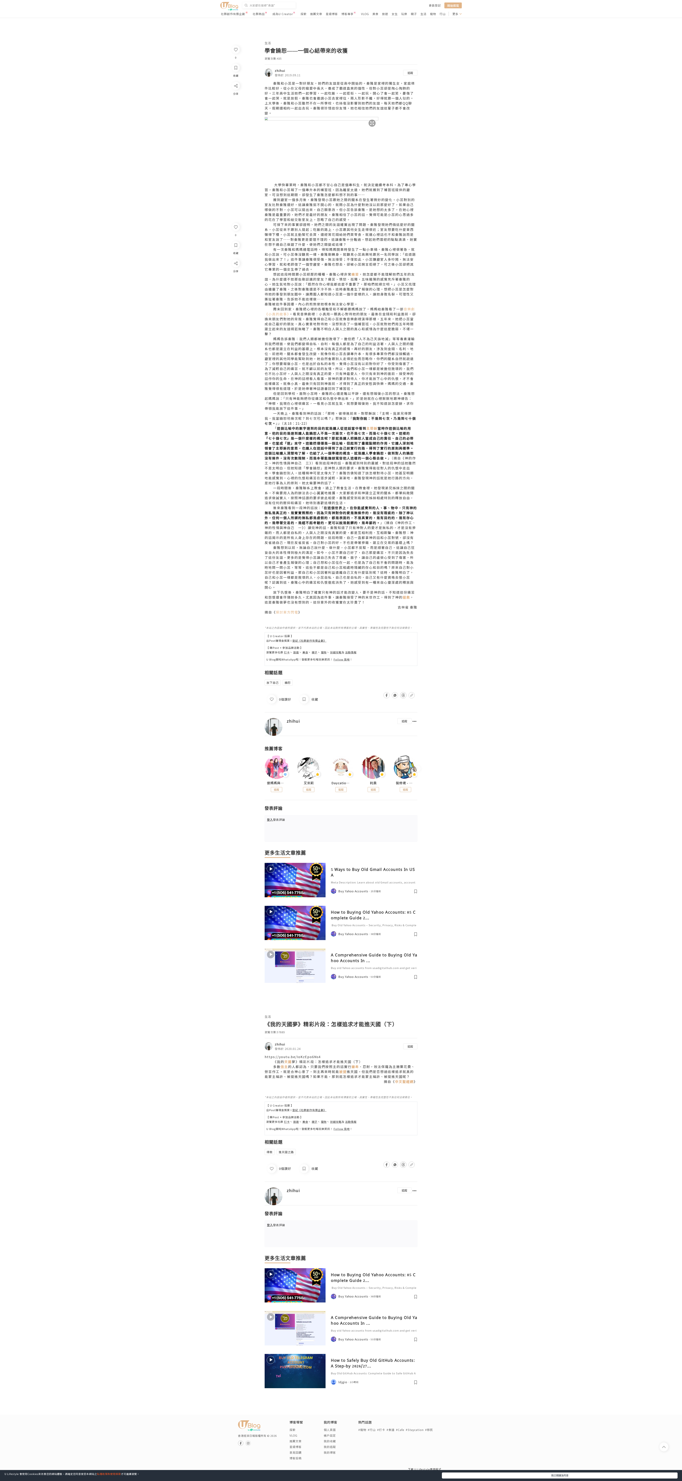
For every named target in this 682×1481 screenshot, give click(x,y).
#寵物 (362, 1430)
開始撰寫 (453, 5)
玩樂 (404, 14)
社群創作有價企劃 (233, 14)
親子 (414, 14)
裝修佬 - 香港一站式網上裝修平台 (405, 783)
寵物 (433, 14)
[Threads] (236, 293)
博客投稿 (295, 1458)
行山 (443, 14)
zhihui (280, 70)
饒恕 (288, 682)
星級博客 (332, 14)
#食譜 (390, 1430)
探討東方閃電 (287, 612)
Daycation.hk (341, 783)
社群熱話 (259, 14)
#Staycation (415, 1430)
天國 (288, 1061)
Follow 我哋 (342, 659)
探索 (304, 14)
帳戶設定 (330, 1435)
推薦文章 (316, 14)
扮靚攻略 (336, 652)
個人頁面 (330, 1430)
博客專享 (347, 14)
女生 (395, 14)
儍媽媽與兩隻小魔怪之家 (276, 783)
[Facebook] (236, 273)
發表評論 (276, 819)
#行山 (372, 1430)
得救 (270, 1152)
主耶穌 (372, 428)
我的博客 (330, 1452)
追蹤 (410, 73)
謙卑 (355, 1066)
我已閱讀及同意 (560, 1475)
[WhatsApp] (236, 283)
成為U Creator (282, 14)
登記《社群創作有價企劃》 (309, 640)
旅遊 (385, 14)
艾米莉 (309, 783)
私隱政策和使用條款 (109, 1474)
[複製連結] (236, 303)
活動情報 (350, 652)
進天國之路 (286, 1152)
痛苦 (355, 274)
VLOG (365, 14)
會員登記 (435, 5)
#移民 (429, 1430)
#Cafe (400, 1430)
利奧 (373, 783)
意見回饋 (295, 1452)
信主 (284, 1066)
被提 (343, 1071)
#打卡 (381, 1430)
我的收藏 (330, 1441)
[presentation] (264, 768)
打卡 (287, 652)
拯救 (406, 597)
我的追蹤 (330, 1447)
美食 (375, 14)
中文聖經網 (404, 1081)
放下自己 (273, 682)
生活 (423, 14)
